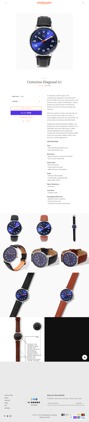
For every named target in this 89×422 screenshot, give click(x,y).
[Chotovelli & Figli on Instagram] (10, 416)
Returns (7, 408)
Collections (9, 395)
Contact (7, 400)
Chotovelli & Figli (46, 415)
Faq (6, 405)
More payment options (26, 117)
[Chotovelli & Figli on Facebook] (4, 416)
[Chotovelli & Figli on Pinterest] (7, 416)
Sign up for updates (55, 395)
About (7, 398)
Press (6, 403)
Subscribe (79, 403)
